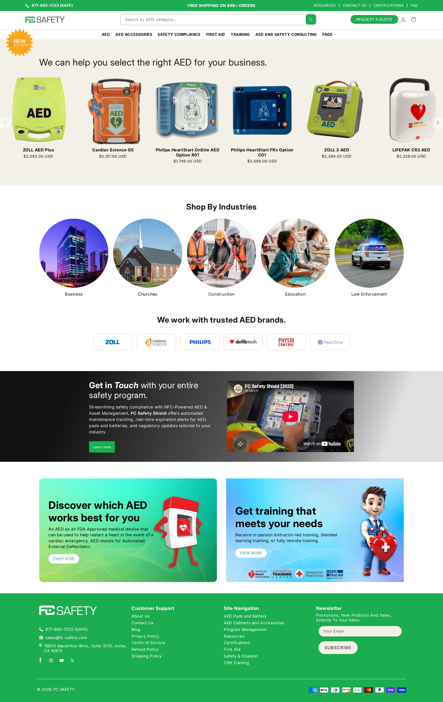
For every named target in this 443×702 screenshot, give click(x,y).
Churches (147, 294)
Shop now (64, 558)
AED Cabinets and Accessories (254, 623)
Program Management (245, 629)
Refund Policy (145, 649)
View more (251, 553)
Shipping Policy (147, 656)
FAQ (414, 5)
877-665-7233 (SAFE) (52, 5)
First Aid (232, 649)
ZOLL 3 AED (336, 149)
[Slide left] (5, 123)
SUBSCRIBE (338, 647)
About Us (141, 616)
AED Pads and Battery (245, 616)
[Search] (311, 19)
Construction (221, 294)
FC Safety (64, 689)
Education (295, 294)
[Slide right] (438, 123)
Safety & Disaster (241, 656)
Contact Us (355, 5)
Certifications (389, 5)
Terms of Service (148, 642)
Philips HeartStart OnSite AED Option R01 (187, 152)
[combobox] (218, 19)
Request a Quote (374, 19)
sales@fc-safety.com (66, 637)
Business (74, 294)
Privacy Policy (145, 636)
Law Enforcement (369, 294)
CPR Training (236, 662)
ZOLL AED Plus (38, 149)
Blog (136, 629)
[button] (329, 34)
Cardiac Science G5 (113, 149)
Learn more (102, 447)
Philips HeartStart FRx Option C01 (262, 152)
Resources (325, 5)
